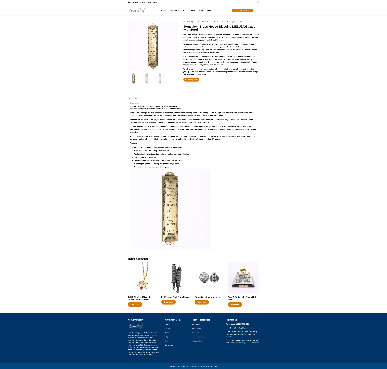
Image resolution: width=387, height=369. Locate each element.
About (185, 10)
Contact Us (169, 345)
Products (173, 10)
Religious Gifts (194, 22)
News (200, 10)
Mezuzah (205, 22)
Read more (135, 304)
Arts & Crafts (196, 329)
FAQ (193, 10)
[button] (175, 83)
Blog (166, 341)
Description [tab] (132, 98)
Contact (210, 10)
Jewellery (195, 333)
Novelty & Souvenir (199, 337)
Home (163, 10)
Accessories (196, 325)
